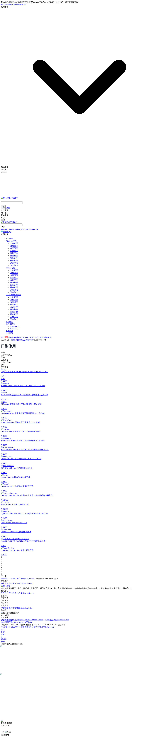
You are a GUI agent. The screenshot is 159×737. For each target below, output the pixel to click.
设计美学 (14, 253)
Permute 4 (4, 229)
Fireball (40, 620)
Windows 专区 (11, 241)
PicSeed (36, 229)
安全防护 (14, 265)
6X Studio (33, 620)
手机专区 (48, 337)
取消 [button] (3, 735)
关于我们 (4, 579)
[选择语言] (3, 207)
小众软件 (18, 620)
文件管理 (14, 243)
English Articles (26, 583)
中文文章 (4, 583)
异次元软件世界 (7, 620)
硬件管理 (14, 260)
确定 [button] (7, 735)
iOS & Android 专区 (13, 295)
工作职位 (12, 579)
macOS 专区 (10, 268)
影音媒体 (14, 251)
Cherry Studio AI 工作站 (22, 622)
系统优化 (14, 263)
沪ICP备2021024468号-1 (10, 627)
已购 (8, 208)
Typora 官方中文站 (51, 620)
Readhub (25, 620)
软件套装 (9, 333)
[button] (79, 375)
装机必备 (12, 337)
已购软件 (22, 4)
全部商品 (9, 238)
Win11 (23, 229)
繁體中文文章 (14, 583)
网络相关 (14, 256)
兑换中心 (30, 579)
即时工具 (9, 622)
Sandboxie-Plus (14, 229)
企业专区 (9, 322)
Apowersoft (14, 326)
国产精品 (9, 331)
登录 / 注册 (5, 4)
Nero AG (13, 328)
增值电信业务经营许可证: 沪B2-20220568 (37, 627)
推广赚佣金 (21, 579)
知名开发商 (10, 324)
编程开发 (14, 258)
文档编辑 (14, 246)
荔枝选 (19, 337)
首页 (3, 337)
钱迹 (3, 622)
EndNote (29, 229)
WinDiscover (64, 620)
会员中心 (14, 4)
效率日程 (14, 248)
